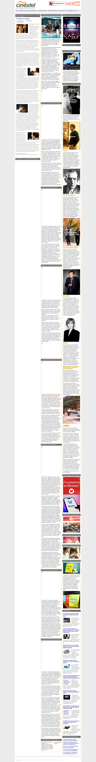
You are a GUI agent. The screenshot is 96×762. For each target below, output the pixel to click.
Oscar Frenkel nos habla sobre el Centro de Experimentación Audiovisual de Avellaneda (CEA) (71, 677)
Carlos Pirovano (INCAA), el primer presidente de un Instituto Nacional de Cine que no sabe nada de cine (71, 630)
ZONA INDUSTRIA (62, 10)
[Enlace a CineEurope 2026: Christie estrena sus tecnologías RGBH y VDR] (66, 697)
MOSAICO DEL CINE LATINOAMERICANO (28, 10)
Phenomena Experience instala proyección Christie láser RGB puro (70, 615)
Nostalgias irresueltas (23, 18)
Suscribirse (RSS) (18, 760)
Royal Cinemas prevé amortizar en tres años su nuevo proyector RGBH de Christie (71, 646)
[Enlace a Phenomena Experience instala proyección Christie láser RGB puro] (66, 620)
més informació (74, 80)
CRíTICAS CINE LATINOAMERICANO (27, 15)
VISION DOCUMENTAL (52, 10)
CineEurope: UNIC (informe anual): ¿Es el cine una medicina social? (71, 661)
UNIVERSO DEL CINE (42, 10)
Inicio (17, 10)
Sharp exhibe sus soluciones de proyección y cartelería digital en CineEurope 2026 (71, 707)
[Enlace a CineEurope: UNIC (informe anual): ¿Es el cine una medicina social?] (66, 667)
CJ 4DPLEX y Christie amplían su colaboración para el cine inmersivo (71, 722)
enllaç (73, 431)
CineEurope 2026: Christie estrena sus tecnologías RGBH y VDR (71, 692)
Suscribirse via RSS (71, 10)
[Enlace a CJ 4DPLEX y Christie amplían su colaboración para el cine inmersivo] (66, 727)
